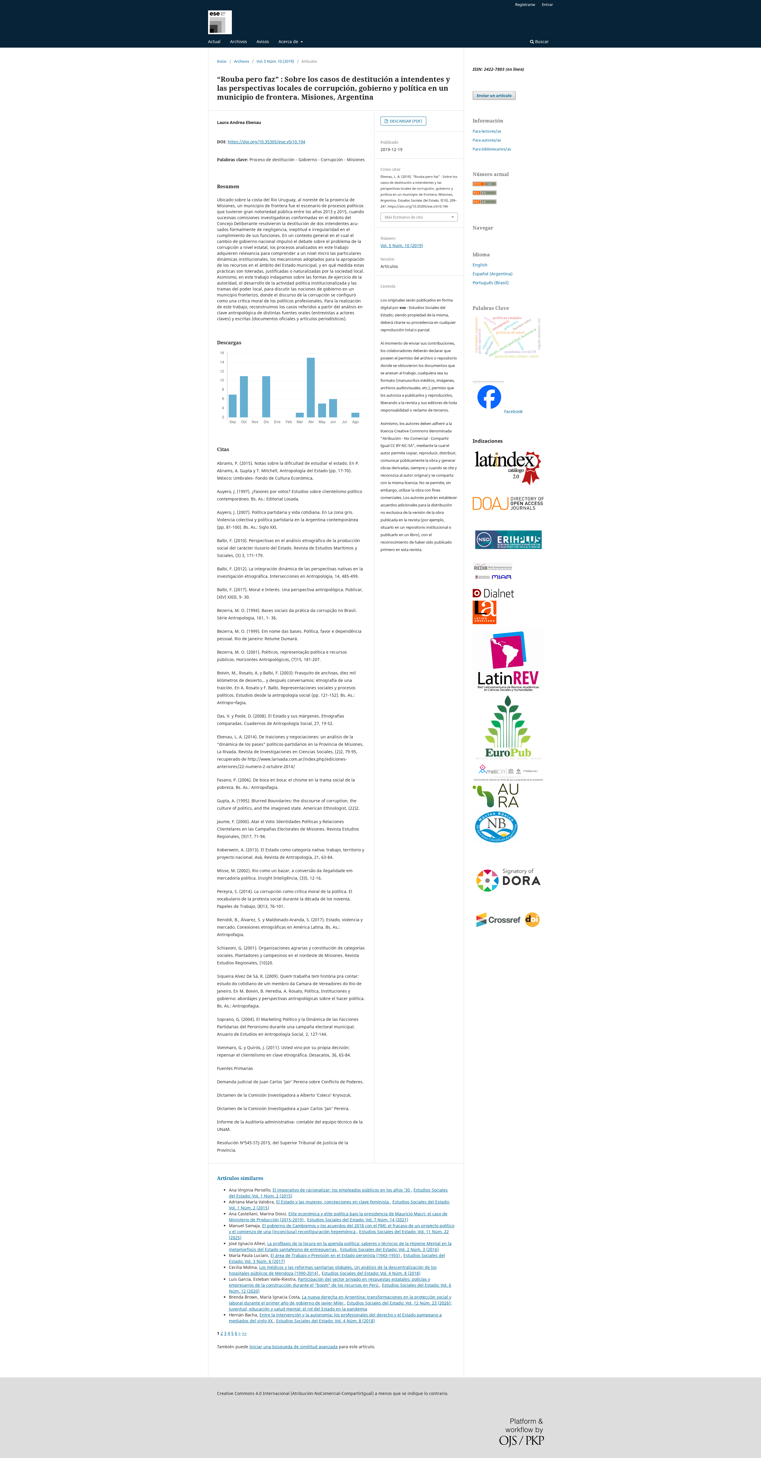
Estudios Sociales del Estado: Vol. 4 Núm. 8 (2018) (371, 1273)
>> (244, 1333)
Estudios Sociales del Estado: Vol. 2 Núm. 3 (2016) (389, 1249)
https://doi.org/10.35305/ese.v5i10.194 (266, 142)
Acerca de (289, 41)
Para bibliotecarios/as (492, 149)
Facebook (513, 411)
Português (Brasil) (491, 282)
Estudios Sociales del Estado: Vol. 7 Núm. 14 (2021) (357, 1219)
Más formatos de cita (404, 217)
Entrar (547, 4)
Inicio (222, 61)
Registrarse (525, 4)
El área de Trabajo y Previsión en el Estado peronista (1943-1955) (336, 1255)
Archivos (238, 41)
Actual (214, 41)
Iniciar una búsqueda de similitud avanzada (293, 1346)
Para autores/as (487, 140)
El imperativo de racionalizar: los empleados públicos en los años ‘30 (342, 1190)
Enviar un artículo (494, 95)
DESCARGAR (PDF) (405, 121)
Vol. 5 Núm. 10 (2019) (275, 61)
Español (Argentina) (492, 274)
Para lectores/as (487, 131)
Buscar (541, 41)
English (480, 265)
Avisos (263, 41)
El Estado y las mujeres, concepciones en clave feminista (333, 1202)
